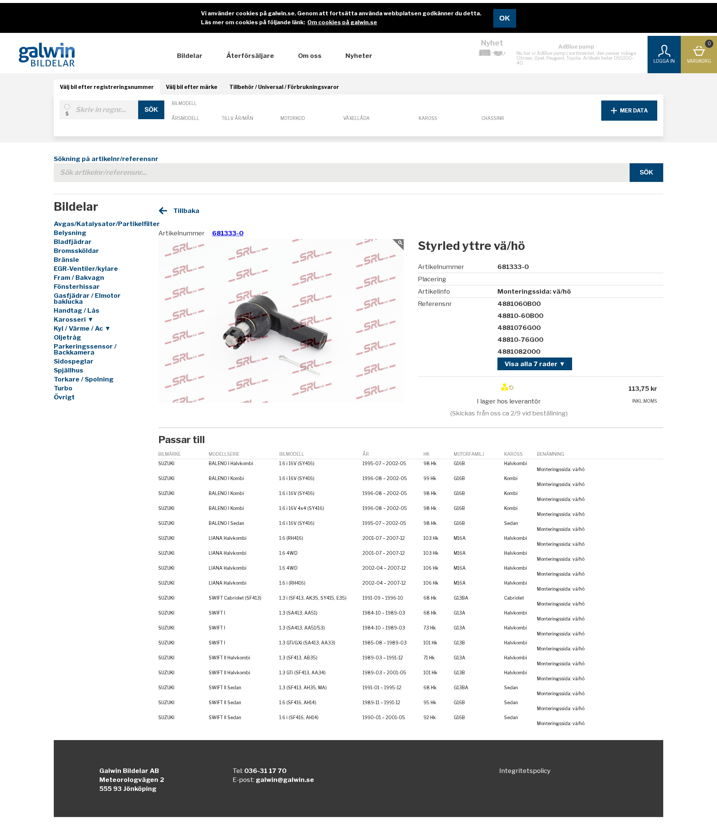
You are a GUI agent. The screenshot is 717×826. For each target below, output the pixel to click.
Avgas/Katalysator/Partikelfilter (97, 224)
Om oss (310, 55)
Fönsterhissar (77, 286)
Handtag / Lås (76, 310)
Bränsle (66, 259)
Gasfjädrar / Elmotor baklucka (87, 298)
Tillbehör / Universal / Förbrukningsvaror (284, 87)
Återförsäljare (250, 55)
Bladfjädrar (72, 241)
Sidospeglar (73, 361)
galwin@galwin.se (285, 779)
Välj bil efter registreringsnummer (107, 87)
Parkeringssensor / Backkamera (85, 349)
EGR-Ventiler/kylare (86, 268)
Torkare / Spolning (84, 379)
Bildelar (189, 55)
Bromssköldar (76, 250)
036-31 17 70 (265, 770)
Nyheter (358, 55)
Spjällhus (68, 370)
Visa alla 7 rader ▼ (535, 364)
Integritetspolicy (524, 770)
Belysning (70, 232)
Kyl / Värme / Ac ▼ (82, 328)
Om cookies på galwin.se (342, 22)
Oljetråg (67, 337)
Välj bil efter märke (191, 87)
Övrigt (64, 397)
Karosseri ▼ (74, 319)
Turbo (63, 388)
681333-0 (227, 233)
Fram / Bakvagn (79, 277)
